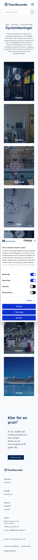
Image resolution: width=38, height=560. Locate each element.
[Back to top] (33, 555)
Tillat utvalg (19, 312)
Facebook (7, 506)
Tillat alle (19, 306)
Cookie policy (26, 546)
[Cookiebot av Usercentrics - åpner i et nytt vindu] (24, 241)
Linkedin (7, 509)
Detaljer (29, 300)
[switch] (33, 280)
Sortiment (14, 25)
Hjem (7, 25)
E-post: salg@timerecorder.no (14, 530)
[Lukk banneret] (35, 241)
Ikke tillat (19, 318)
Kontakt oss (8, 494)
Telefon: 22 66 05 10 (11, 527)
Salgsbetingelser (10, 551)
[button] (32, 12)
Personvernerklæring (11, 546)
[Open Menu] (32, 4)
